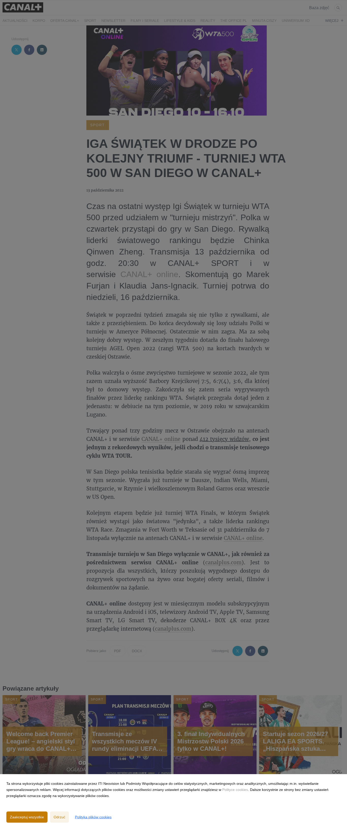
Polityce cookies (235, 790)
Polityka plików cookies (93, 817)
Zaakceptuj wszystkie (27, 817)
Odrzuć (59, 817)
